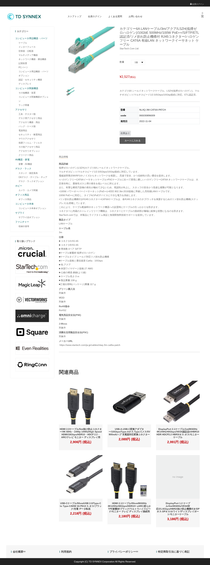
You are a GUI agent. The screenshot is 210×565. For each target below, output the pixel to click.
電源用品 (23, 130)
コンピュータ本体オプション (32, 208)
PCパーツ (23, 67)
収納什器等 (24, 226)
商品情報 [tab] (63, 156)
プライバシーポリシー (123, 551)
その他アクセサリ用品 (29, 147)
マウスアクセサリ (27, 138)
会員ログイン (198, 4)
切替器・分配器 (26, 51)
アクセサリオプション (29, 151)
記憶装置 (23, 63)
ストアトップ (74, 16)
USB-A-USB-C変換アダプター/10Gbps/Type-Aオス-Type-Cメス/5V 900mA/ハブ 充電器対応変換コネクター (129, 432)
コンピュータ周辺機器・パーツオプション (33, 73)
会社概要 (18, 551)
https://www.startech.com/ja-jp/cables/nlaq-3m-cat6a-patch (89, 345)
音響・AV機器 (25, 164)
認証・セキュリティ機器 (30, 79)
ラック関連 (24, 105)
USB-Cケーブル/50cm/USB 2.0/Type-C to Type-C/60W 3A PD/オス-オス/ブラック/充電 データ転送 (81, 506)
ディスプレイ (25, 84)
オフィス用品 (25, 199)
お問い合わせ (135, 16)
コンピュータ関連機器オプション (33, 99)
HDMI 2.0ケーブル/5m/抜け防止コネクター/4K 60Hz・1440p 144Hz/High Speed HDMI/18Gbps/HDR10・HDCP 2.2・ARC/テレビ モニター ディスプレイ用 (81, 433)
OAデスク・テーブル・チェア (33, 177)
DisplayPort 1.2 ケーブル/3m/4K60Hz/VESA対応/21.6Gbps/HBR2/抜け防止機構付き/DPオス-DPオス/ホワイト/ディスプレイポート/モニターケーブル (178, 509)
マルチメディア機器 (28, 55)
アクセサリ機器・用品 (29, 122)
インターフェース (27, 47)
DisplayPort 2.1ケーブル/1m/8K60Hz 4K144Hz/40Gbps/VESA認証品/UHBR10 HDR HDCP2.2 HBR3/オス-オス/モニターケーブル (178, 433)
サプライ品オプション (29, 217)
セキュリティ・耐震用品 (30, 134)
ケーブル (23, 43)
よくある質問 (115, 16)
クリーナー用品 (26, 155)
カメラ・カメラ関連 (28, 190)
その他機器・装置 (27, 93)
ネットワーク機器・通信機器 (32, 59)
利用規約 (66, 551)
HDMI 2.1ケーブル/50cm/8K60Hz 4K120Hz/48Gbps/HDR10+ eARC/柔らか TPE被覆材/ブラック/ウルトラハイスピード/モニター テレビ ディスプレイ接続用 (129, 507)
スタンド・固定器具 (28, 173)
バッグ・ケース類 (27, 126)
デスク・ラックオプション (31, 181)
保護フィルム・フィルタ (30, 143)
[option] (69, 92)
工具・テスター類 (27, 114)
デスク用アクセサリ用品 (30, 118)
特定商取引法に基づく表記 (173, 551)
